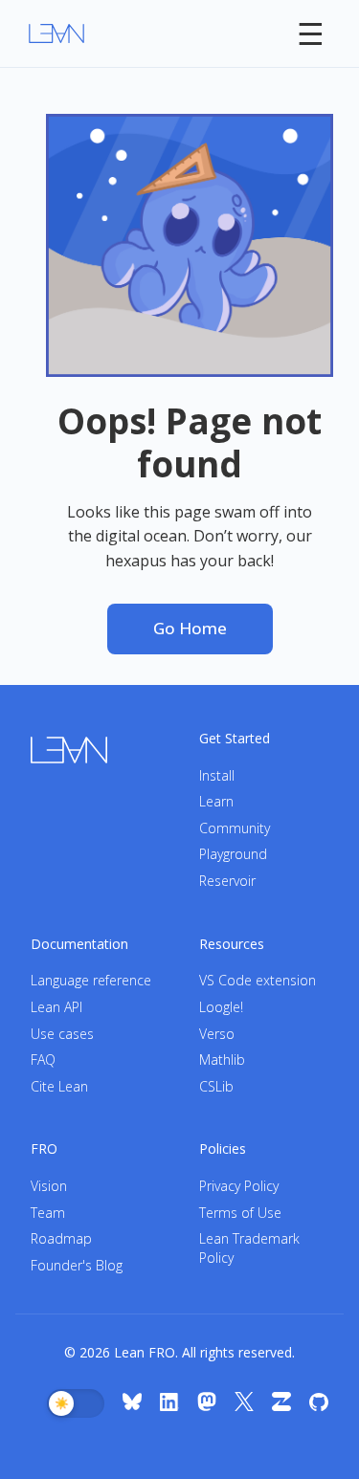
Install (217, 775)
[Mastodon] (206, 1403)
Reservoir (227, 881)
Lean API (56, 1007)
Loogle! (221, 1007)
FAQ (43, 1059)
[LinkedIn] (169, 1403)
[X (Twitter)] (244, 1403)
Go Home (190, 628)
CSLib (216, 1086)
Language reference (91, 980)
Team (48, 1212)
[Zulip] (281, 1403)
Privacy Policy (239, 1186)
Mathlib (222, 1059)
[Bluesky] (132, 1403)
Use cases (62, 1034)
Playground (233, 854)
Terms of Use (240, 1212)
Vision (49, 1186)
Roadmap (61, 1238)
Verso (217, 1034)
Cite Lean (59, 1086)
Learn (216, 801)
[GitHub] (318, 1404)
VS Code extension (257, 980)
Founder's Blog (77, 1265)
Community (234, 828)
